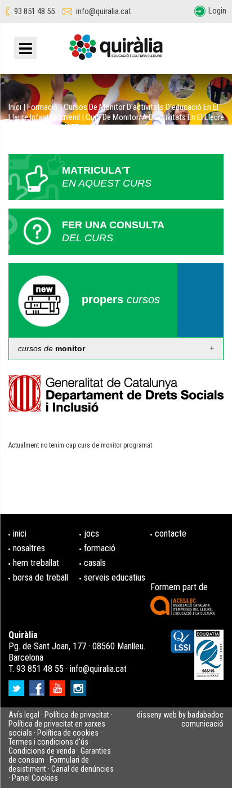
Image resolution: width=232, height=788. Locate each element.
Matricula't (106, 177)
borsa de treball (40, 577)
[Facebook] (38, 685)
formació (99, 548)
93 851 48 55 (34, 11)
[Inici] (116, 51)
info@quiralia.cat (103, 11)
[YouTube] (59, 685)
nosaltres (29, 548)
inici (19, 533)
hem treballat (36, 562)
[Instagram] (79, 685)
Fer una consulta (113, 231)
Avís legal (23, 714)
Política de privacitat (76, 714)
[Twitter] (17, 685)
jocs (91, 533)
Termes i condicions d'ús (48, 741)
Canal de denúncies (82, 768)
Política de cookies (68, 732)
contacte (170, 533)
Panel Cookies (35, 777)
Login (217, 11)
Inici (14, 107)
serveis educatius (114, 577)
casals (95, 562)
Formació (42, 107)
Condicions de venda (41, 750)
